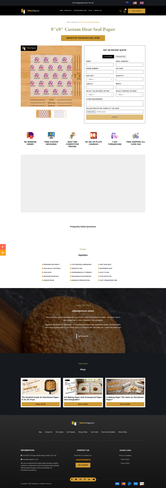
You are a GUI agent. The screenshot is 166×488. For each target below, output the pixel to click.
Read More (41, 404)
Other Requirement (94, 99)
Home (61, 10)
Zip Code (120, 68)
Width (119, 84)
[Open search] (121, 11)
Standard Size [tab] (120, 56)
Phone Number (92, 68)
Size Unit (90, 75)
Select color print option (98, 91)
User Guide (94, 432)
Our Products (71, 432)
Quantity (120, 75)
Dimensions (74, 22)
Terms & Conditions (125, 455)
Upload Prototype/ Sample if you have (102, 108)
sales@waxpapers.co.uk (30, 459)
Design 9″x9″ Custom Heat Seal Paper (83, 38)
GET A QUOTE (83, 465)
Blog (90, 10)
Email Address (122, 61)
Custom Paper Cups (80, 10)
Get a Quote (136, 10)
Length (89, 84)
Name (89, 61)
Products (67, 10)
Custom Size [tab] (108, 56)
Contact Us (97, 10)
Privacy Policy (83, 432)
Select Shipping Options (126, 91)
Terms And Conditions (108, 432)
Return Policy (123, 432)
